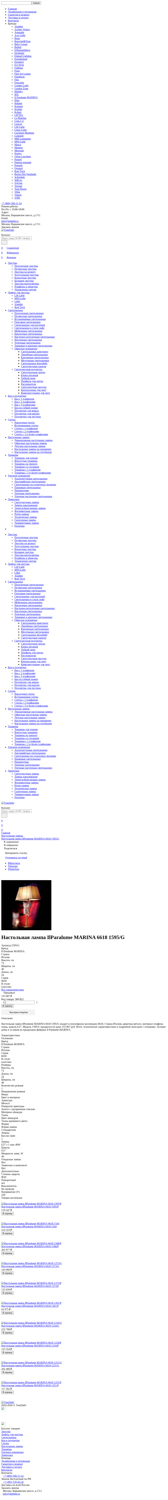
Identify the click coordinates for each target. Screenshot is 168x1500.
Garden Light (21, 85)
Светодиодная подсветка (28, 369)
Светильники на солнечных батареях (35, 484)
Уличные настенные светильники (33, 496)
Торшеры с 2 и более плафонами (32, 472)
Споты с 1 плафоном (26, 428)
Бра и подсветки (17, 396)
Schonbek (19, 177)
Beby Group (20, 44)
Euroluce (19, 62)
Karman (18, 106)
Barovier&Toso (22, 41)
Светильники (15, 310)
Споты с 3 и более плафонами (31, 434)
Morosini (19, 150)
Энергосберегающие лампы (30, 508)
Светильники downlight (34, 363)
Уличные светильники (27, 493)
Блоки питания (29, 375)
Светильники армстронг (34, 351)
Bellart (17, 47)
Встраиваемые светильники (30, 319)
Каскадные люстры (25, 277)
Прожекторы (21, 490)
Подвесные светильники (28, 316)
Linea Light (20, 130)
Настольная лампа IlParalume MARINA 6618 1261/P (30, 1306)
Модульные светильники (35, 360)
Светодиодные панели (33, 366)
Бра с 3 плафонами (24, 404)
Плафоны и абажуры (26, 286)
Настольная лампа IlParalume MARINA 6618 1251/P (30, 1385)
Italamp (18, 103)
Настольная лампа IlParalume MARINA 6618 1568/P (30, 1246)
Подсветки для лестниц (27, 416)
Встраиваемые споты (26, 425)
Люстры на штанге (25, 271)
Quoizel (18, 168)
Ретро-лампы (21, 514)
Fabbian (18, 67)
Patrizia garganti (22, 162)
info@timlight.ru (10, 221)
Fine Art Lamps (22, 73)
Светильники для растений (29, 325)
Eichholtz (19, 53)
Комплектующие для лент (35, 393)
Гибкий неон (28, 378)
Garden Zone (21, 88)
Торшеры (13, 455)
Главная (12, 8)
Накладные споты (24, 422)
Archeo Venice (22, 29)
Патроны (19, 526)
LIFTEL (18, 115)
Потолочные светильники (29, 313)
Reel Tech (19, 171)
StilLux (18, 180)
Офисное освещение (25, 348)
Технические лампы (25, 517)
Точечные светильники (27, 342)
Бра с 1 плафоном (24, 398)
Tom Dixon (20, 189)
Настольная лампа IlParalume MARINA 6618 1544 (29, 1226)
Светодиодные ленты (33, 372)
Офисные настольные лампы (30, 443)
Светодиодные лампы (26, 502)
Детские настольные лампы (29, 446)
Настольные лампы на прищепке (32, 449)
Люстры (12, 263)
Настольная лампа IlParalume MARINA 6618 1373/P (30, 1286)
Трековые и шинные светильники (33, 345)
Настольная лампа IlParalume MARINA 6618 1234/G (30, 1325)
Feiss (17, 70)
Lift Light (19, 127)
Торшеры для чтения (26, 458)
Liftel (17, 301)
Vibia (17, 192)
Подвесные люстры (25, 269)
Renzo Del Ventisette (25, 174)
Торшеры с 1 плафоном (27, 469)
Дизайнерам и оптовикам (22, 11)
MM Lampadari (22, 138)
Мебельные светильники (28, 331)
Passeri (18, 159)
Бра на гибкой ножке (26, 407)
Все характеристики (12, 989)
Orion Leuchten (22, 156)
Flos (16, 79)
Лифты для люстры (19, 292)
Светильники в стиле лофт (29, 328)
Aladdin (18, 26)
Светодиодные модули (33, 387)
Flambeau (19, 76)
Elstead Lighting (23, 56)
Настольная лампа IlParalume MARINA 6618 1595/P (30, 1206)
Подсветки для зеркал (26, 410)
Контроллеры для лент (33, 390)
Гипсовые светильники (27, 322)
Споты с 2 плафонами (26, 431)
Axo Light (19, 35)
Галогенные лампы (25, 520)
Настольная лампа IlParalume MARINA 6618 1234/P (30, 1345)
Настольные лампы (19, 437)
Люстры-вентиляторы (26, 283)
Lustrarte (19, 135)
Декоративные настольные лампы (33, 440)
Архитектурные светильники (30, 478)
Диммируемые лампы (26, 523)
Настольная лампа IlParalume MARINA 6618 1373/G (30, 1266)
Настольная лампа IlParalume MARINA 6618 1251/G (30, 1365)
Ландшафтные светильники (30, 481)
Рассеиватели (28, 384)
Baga (17, 38)
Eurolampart (20, 59)
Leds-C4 (18, 121)
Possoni (18, 165)
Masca (17, 144)
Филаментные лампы (26, 511)
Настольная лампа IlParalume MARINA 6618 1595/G (30, 838)
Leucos (18, 124)
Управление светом (25, 289)
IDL (16, 94)
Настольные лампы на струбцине (33, 452)
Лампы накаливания (25, 505)
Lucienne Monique (24, 132)
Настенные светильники (28, 339)
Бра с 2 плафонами (24, 401)
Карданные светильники (35, 357)
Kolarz (17, 112)
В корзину (7, 1006)
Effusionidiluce (22, 50)
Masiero (18, 147)
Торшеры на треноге (25, 463)
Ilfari (16, 100)
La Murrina (20, 118)
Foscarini (19, 82)
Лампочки (13, 499)
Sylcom (18, 183)
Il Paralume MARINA (26, 97)
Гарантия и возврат (19, 14)
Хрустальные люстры (26, 274)
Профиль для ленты (32, 381)
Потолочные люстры (26, 266)
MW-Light (19, 141)
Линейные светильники (34, 354)
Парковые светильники (27, 487)
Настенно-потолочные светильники (34, 336)
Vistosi (17, 194)
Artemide (19, 32)
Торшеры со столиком (26, 466)
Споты (11, 419)
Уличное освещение (19, 475)
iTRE (17, 197)
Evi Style (19, 65)
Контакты (13, 20)
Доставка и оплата (18, 17)
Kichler (18, 109)
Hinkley (18, 91)
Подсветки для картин (27, 413)
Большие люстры (24, 280)
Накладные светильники (28, 333)
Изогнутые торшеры (25, 461)
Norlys (17, 153)
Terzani (18, 186)
